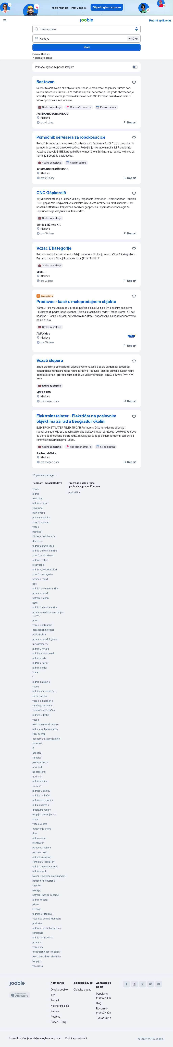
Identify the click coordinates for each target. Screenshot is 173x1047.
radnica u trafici (41, 715)
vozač (35, 489)
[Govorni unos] (136, 29)
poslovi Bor (74, 492)
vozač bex (37, 947)
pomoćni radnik (40, 593)
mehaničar (38, 842)
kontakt (36, 909)
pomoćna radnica (41, 847)
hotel (35, 602)
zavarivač (37, 508)
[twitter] (142, 984)
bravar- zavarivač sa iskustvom (48, 876)
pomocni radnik (40, 579)
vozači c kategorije (42, 574)
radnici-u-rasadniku (42, 937)
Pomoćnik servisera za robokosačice (70, 137)
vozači (35, 719)
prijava (35, 904)
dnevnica (37, 541)
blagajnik (37, 961)
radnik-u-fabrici (40, 560)
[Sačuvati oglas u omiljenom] (134, 82)
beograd (36, 531)
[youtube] (158, 984)
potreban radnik (40, 597)
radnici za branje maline (44, 607)
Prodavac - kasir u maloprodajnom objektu (76, 301)
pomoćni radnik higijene (44, 639)
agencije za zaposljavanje (46, 738)
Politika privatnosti (76, 1038)
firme (35, 672)
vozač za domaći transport (46, 918)
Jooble (159, 1039)
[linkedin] (150, 984)
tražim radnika (39, 696)
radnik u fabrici (40, 503)
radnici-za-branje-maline (45, 588)
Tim (53, 995)
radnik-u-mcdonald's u (44, 691)
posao (35, 620)
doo (34, 833)
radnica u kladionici (42, 913)
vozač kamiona (40, 522)
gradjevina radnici (41, 809)
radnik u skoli (39, 871)
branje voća (38, 512)
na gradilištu (39, 771)
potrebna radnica (41, 517)
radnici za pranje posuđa (45, 866)
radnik (35, 493)
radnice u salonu (41, 790)
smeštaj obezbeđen (42, 705)
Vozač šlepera (49, 360)
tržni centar (38, 733)
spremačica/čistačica (43, 710)
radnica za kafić (41, 795)
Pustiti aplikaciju (160, 20)
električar (37, 498)
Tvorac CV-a (103, 1018)
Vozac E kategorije (53, 248)
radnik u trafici (40, 662)
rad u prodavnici (40, 804)
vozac (35, 526)
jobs (34, 583)
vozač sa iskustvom (43, 555)
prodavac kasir (40, 762)
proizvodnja (38, 564)
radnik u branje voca (43, 545)
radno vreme (39, 838)
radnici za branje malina (44, 550)
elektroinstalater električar (46, 956)
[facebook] (126, 984)
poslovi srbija (39, 634)
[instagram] (134, 984)
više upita (37, 965)
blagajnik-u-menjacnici (44, 814)
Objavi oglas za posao (107, 7)
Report (131, 122)
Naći (87, 47)
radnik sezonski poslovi (44, 569)
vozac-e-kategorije (42, 700)
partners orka (39, 852)
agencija (37, 752)
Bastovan (45, 81)
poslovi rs (37, 923)
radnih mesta (39, 658)
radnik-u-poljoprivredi (43, 653)
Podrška (55, 1016)
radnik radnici (39, 667)
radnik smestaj (40, 899)
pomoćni (36, 942)
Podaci (55, 1000)
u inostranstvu (40, 643)
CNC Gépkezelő (51, 192)
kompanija (37, 932)
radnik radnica (39, 781)
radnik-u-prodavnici (42, 800)
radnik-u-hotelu (40, 648)
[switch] (135, 67)
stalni (35, 819)
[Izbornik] (4, 20)
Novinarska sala (60, 1005)
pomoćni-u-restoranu (43, 880)
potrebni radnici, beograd (45, 894)
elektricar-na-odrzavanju (45, 724)
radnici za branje (41, 681)
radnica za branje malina (45, 729)
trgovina (36, 786)
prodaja (36, 890)
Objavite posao (82, 989)
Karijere (55, 1011)
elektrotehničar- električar (46, 951)
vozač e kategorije (42, 625)
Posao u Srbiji (58, 1022)
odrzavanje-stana (41, 828)
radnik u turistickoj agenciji (46, 928)
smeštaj (36, 757)
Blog (98, 1003)
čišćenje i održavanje (43, 536)
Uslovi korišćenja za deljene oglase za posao (35, 1038)
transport (37, 743)
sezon (35, 686)
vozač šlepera (39, 823)
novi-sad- (37, 767)
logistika (36, 885)
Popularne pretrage (43, 475)
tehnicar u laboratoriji (43, 861)
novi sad (36, 776)
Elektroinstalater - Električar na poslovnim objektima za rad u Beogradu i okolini (76, 418)
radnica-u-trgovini (42, 857)
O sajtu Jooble (59, 989)
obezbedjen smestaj (43, 629)
